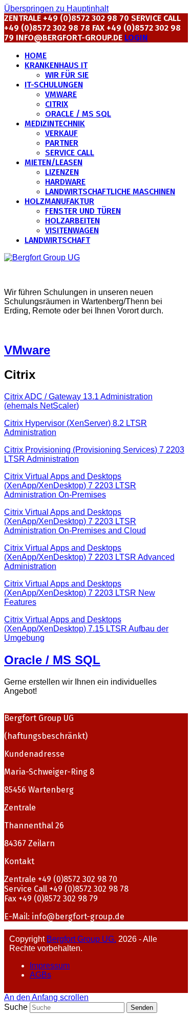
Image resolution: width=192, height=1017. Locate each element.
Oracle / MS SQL (52, 660)
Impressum (50, 965)
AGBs (40, 974)
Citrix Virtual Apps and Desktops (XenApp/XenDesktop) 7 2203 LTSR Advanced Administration (89, 557)
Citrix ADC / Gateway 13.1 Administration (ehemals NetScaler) (78, 401)
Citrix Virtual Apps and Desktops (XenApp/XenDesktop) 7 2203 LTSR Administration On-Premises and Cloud (75, 521)
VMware (27, 350)
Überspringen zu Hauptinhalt (56, 8)
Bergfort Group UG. (81, 939)
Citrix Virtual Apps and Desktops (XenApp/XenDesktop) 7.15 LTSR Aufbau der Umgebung (86, 628)
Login (136, 37)
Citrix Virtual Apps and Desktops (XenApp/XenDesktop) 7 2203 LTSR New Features (79, 592)
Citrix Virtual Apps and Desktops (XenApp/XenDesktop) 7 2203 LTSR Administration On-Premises (70, 485)
